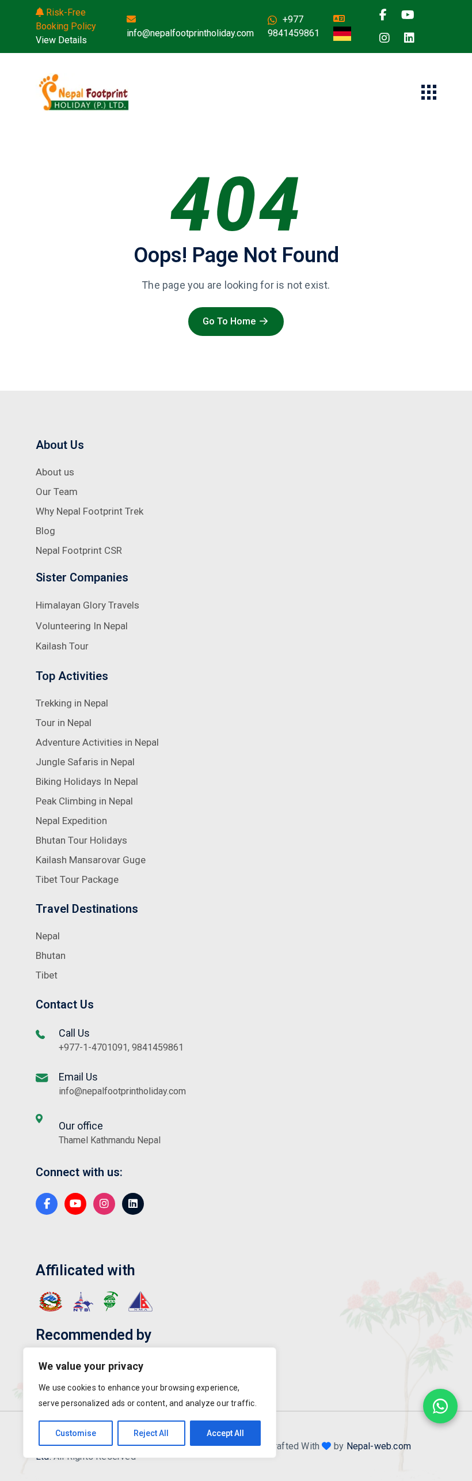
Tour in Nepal (64, 722)
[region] (149, 1402)
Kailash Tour (62, 646)
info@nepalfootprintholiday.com (190, 33)
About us (55, 472)
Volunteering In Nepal (82, 626)
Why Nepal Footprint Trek (89, 511)
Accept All (225, 1433)
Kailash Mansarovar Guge (91, 860)
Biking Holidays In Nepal (87, 781)
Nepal (48, 936)
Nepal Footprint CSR (79, 550)
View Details (61, 40)
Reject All (151, 1433)
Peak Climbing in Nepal (84, 801)
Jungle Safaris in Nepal (85, 762)
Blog (45, 531)
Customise (75, 1433)
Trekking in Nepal (72, 703)
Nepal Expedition (71, 820)
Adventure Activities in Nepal (97, 742)
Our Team (57, 491)
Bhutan (51, 955)
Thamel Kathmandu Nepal (110, 1140)
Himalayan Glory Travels (87, 605)
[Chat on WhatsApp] (440, 1406)
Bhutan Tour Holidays (81, 840)
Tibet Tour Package (77, 879)
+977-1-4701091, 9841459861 (121, 1047)
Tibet (47, 975)
